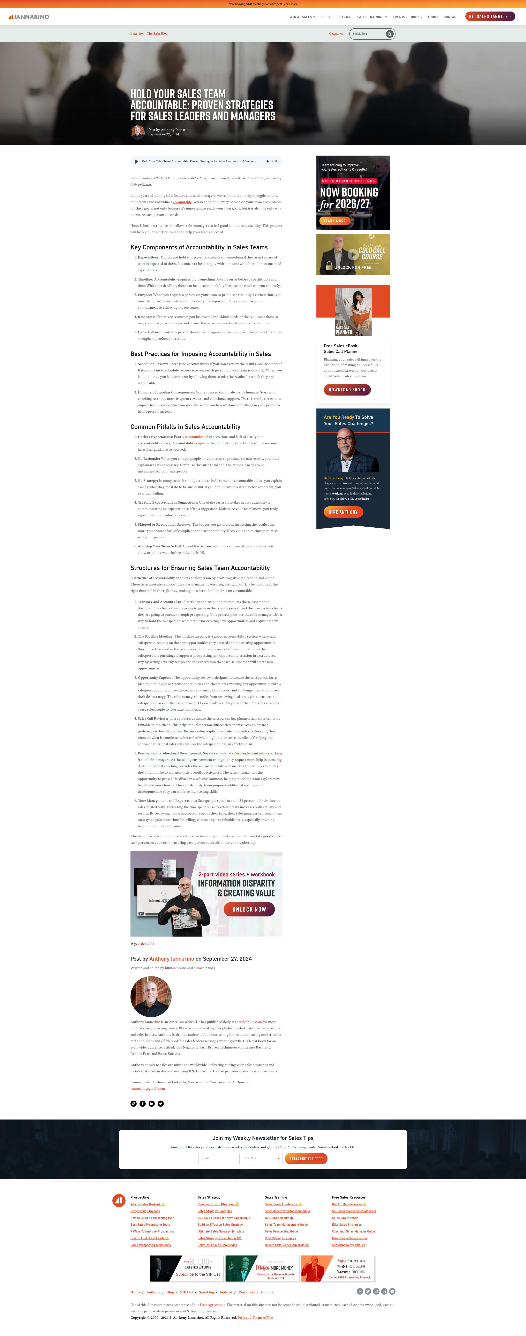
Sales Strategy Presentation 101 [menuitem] (220, 1238)
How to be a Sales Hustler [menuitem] (349, 1238)
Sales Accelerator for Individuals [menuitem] (287, 1211)
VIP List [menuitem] (186, 1292)
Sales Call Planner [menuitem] (345, 1218)
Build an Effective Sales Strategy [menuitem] (220, 1224)
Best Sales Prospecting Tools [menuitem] (150, 1224)
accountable (182, 202)
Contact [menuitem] (267, 1292)
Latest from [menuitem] (148, 33)
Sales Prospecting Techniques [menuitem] (150, 1245)
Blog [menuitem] (170, 1292)
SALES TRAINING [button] (370, 17)
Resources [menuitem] (247, 1292)
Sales (142, 944)
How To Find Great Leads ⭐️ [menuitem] (149, 1238)
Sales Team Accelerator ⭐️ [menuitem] (283, 1204)
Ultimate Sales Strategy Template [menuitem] (221, 1231)
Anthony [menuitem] (153, 1292)
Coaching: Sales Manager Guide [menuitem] (353, 1231)
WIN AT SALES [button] (301, 17)
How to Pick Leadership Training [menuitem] (287, 1245)
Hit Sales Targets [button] (488, 16)
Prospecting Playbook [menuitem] (145, 1211)
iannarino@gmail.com (147, 1089)
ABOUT (432, 17)
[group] (206, 162)
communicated (196, 437)
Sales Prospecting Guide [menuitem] (281, 1231)
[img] (267, 161)
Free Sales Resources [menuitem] (349, 1197)
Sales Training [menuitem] (276, 1197)
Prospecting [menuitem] (139, 1197)
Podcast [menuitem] (226, 1292)
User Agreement (212, 1305)
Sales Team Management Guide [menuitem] (286, 1224)
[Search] (390, 34)
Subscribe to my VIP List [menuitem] (349, 1245)
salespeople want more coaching (257, 753)
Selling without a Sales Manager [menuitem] (354, 1211)
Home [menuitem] (135, 1292)
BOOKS (416, 17)
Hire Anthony (343, 512)
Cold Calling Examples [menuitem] (280, 1238)
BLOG (325, 17)
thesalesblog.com (248, 1022)
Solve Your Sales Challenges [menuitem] (217, 1245)
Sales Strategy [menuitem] (209, 1197)
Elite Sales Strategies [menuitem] (347, 1224)
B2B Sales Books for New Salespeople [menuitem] (224, 1218)
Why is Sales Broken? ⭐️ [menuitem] (147, 1204)
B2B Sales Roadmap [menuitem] (279, 1218)
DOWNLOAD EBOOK (347, 389)
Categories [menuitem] (336, 33)
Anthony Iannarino (176, 130)
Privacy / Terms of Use (255, 1318)
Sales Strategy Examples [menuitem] (215, 1211)
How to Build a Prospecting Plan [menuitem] (152, 1218)
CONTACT (451, 17)
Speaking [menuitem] (206, 1292)
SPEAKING (344, 17)
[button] (137, 162)
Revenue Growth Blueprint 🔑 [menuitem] (218, 1204)
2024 (150, 944)
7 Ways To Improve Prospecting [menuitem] (152, 1231)
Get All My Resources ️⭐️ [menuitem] (349, 1204)
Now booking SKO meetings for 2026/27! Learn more (263, 4)
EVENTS (399, 17)
